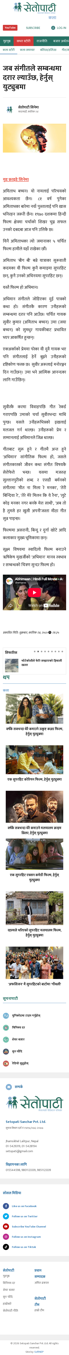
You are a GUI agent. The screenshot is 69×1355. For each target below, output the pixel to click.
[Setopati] (34, 1103)
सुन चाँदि (8, 1297)
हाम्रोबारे (7, 1303)
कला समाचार (27, 50)
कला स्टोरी (9, 50)
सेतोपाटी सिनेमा (28, 107)
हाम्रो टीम (39, 1310)
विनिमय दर (9, 1283)
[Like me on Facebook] (11, 115)
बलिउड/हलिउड (48, 50)
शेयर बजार (9, 1290)
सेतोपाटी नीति (10, 1310)
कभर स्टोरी (23, 41)
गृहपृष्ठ (6, 1276)
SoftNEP (39, 1352)
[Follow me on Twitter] (14, 112)
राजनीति (42, 41)
